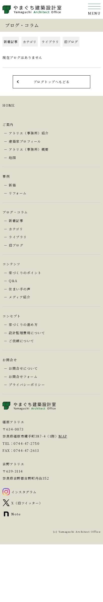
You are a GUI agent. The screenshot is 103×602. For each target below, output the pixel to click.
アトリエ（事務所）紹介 (29, 133)
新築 (12, 185)
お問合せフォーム (23, 376)
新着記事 (11, 41)
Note (16, 514)
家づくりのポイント (25, 272)
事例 (6, 176)
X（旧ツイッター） (27, 503)
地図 (12, 157)
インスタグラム (24, 492)
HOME (8, 105)
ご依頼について (21, 340)
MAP (62, 436)
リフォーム (18, 193)
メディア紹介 (19, 297)
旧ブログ (71, 41)
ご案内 (8, 124)
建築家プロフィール (25, 141)
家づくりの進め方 (23, 324)
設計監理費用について (27, 332)
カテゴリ (29, 41)
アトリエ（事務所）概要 (29, 149)
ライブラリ (50, 41)
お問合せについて (23, 368)
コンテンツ (11, 264)
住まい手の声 (19, 289)
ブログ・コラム (15, 212)
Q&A (13, 280)
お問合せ (9, 359)
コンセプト (11, 316)
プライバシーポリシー (27, 384)
